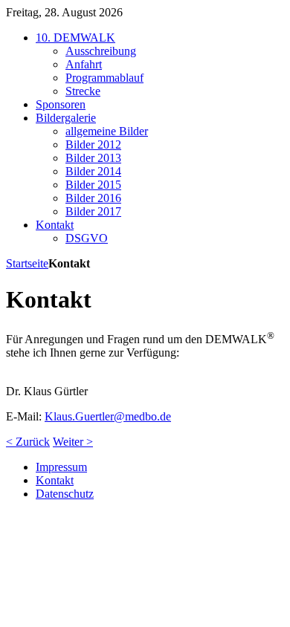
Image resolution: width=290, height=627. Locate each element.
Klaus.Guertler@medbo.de (108, 416)
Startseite (27, 263)
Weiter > (73, 441)
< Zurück (28, 441)
